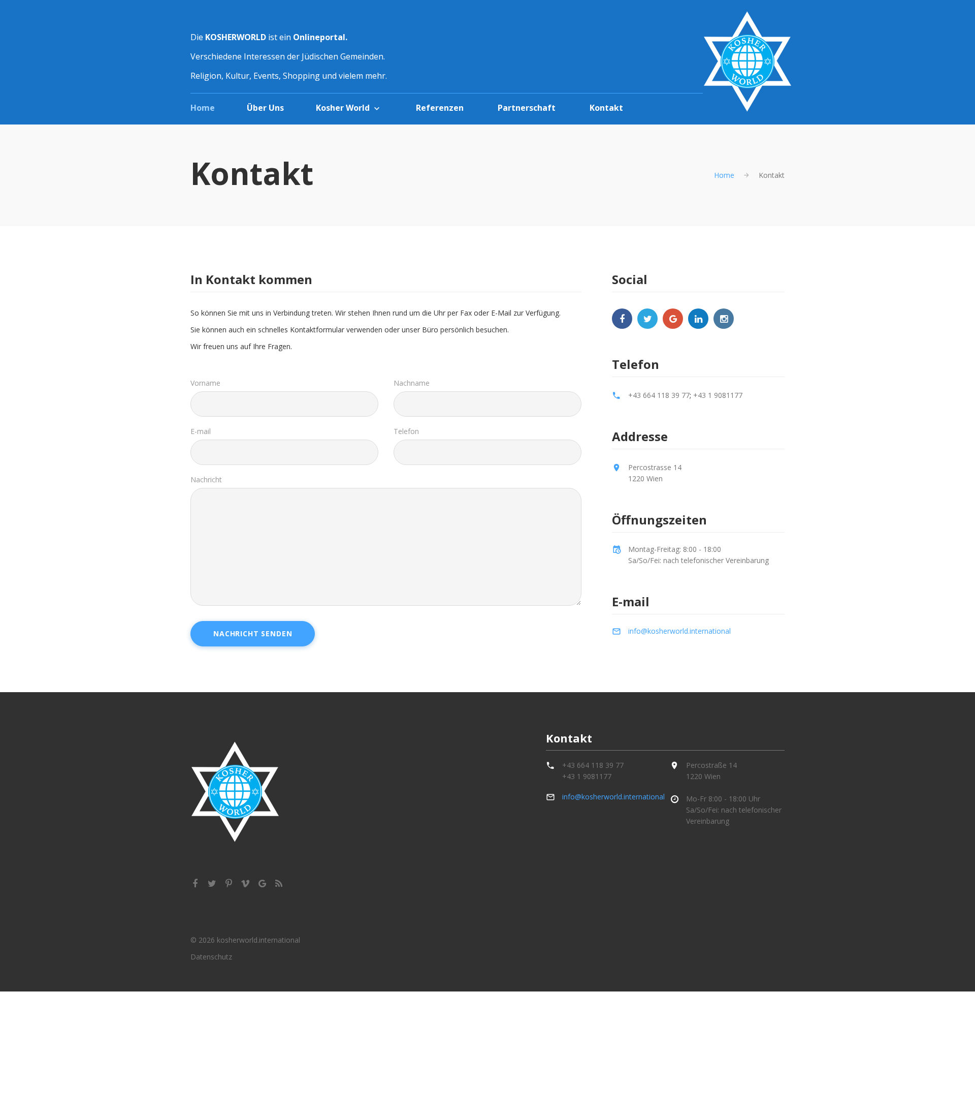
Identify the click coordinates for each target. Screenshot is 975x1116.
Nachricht (206, 479)
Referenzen (440, 107)
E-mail (200, 431)
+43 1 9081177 (717, 395)
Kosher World (343, 107)
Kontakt (606, 107)
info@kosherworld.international (679, 631)
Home (202, 107)
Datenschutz (211, 957)
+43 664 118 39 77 (659, 395)
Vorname (205, 383)
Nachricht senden (252, 633)
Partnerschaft (527, 107)
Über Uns (265, 107)
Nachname (412, 383)
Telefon (406, 431)
